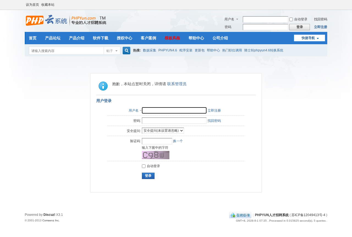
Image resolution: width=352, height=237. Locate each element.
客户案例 (148, 38)
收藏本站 (47, 5)
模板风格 (172, 38)
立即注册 (320, 27)
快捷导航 (308, 38)
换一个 (178, 141)
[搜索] (125, 51)
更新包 (200, 50)
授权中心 (124, 38)
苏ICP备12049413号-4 (308, 215)
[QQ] (240, 215)
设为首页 (32, 5)
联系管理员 (176, 84)
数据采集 (149, 50)
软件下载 (100, 38)
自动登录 (300, 19)
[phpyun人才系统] (66, 26)
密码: (137, 121)
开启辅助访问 (325, 3)
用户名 (229, 19)
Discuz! (49, 215)
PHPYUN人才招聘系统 (272, 215)
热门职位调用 (232, 50)
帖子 (109, 51)
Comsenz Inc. (51, 220)
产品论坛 (53, 38)
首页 (33, 38)
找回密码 (320, 19)
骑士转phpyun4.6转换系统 (263, 50)
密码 (228, 27)
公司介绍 (220, 38)
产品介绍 (76, 38)
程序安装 (186, 50)
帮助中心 (196, 38)
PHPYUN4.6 (167, 50)
